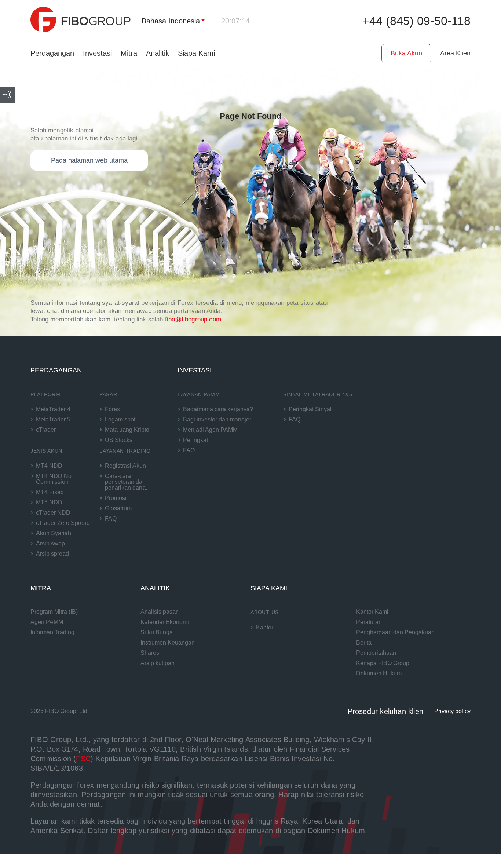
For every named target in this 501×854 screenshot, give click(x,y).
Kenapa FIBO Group (382, 663)
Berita (364, 642)
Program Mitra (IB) (54, 612)
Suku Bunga (156, 632)
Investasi (97, 53)
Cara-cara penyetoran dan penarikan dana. (126, 482)
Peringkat (195, 440)
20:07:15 (235, 21)
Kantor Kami (372, 612)
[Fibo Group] (80, 20)
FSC (83, 759)
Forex (112, 409)
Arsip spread (52, 554)
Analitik (157, 53)
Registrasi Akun (125, 466)
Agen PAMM (46, 622)
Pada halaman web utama (89, 160)
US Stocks (118, 440)
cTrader (46, 430)
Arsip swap (50, 543)
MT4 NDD (49, 466)
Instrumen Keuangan (167, 642)
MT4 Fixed (50, 492)
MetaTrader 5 (53, 419)
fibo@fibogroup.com (193, 319)
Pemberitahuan (376, 653)
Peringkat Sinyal (310, 409)
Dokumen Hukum (379, 673)
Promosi (116, 498)
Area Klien (455, 53)
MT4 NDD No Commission (54, 479)
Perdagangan (52, 53)
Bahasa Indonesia (171, 21)
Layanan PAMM (199, 394)
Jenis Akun (46, 451)
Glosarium (118, 508)
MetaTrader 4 (53, 409)
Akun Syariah (53, 533)
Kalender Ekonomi (164, 622)
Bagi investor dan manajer (217, 419)
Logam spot (120, 419)
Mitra (129, 53)
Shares (149, 653)
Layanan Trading (125, 451)
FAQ (111, 518)
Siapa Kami (196, 53)
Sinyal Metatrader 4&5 (317, 394)
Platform (45, 394)
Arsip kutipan (157, 663)
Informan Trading (52, 632)
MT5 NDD (49, 502)
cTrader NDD (53, 513)
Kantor (264, 627)
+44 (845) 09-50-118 (416, 21)
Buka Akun (406, 53)
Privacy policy (452, 711)
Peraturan (369, 622)
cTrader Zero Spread (63, 523)
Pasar (108, 394)
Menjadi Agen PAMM (210, 430)
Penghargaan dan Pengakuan (395, 632)
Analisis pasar (159, 612)
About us (265, 612)
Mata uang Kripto (127, 430)
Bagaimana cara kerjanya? (218, 409)
